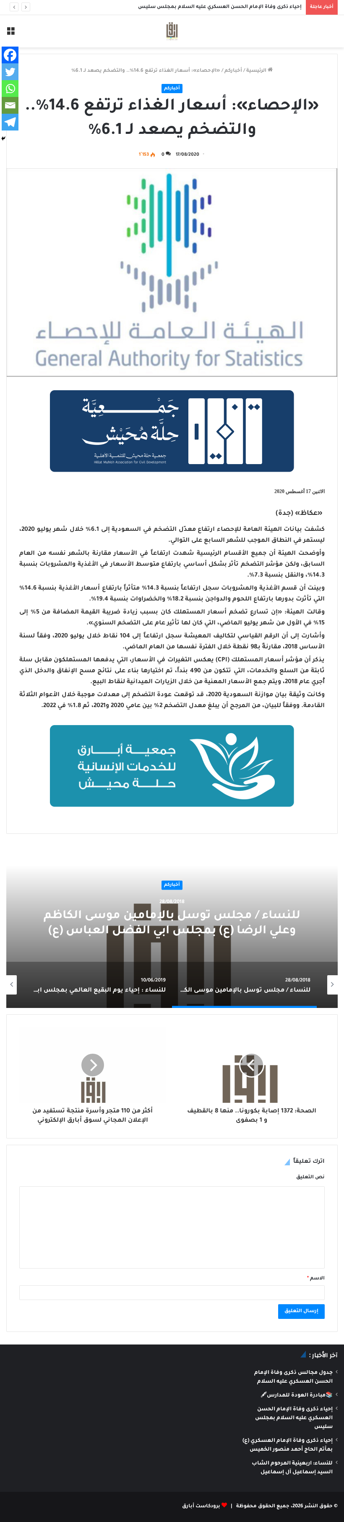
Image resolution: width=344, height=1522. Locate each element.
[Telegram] (10, 122)
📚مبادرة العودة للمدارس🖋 (297, 1396)
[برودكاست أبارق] (172, 31)
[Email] (10, 105)
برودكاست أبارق (201, 1506)
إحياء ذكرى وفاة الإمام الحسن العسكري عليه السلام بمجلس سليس (220, 7)
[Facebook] (10, 55)
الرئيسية (257, 71)
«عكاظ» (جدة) (299, 513)
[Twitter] (10, 71)
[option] (172, 924)
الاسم (316, 1279)
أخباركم (233, 71)
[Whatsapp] (10, 88)
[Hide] (3, 138)
